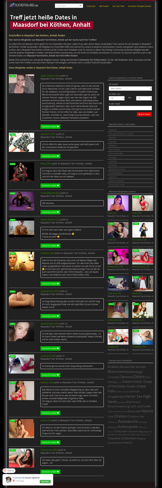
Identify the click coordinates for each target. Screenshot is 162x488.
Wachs (128, 442)
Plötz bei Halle (115, 153)
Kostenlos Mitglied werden (139, 6)
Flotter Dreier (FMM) (131, 386)
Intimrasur (122, 402)
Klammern (133, 402)
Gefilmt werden (122, 391)
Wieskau (113, 145)
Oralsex (120, 416)
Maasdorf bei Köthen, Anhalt (56, 78)
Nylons (147, 410)
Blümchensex (119, 371)
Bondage (136, 372)
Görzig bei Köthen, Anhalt (121, 133)
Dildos (139, 376)
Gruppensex (116, 397)
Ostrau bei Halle (116, 184)
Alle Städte (104, 6)
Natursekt (134, 411)
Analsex (113, 366)
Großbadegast (116, 173)
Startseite (91, 6)
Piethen (112, 137)
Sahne (145, 427)
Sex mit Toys (129, 434)
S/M (140, 427)
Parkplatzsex (112, 422)
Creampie (114, 377)
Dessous (126, 376)
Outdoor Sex (136, 416)
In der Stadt (114, 103)
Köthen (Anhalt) (116, 180)
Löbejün (113, 177)
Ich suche (113, 84)
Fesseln (119, 382)
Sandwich (111, 432)
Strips (137, 434)
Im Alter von (114, 94)
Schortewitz (114, 149)
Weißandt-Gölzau (117, 169)
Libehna (113, 161)
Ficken (127, 381)
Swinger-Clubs (145, 435)
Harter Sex (134, 396)
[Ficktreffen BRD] (23, 6)
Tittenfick (114, 438)
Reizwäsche (128, 421)
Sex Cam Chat (118, 6)
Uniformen (128, 438)
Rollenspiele (128, 426)
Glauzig (112, 141)
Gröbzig (112, 165)
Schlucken (121, 431)
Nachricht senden (49, 126)
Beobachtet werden (133, 367)
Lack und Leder (140, 406)
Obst (111, 416)
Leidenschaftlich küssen (117, 411)
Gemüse (134, 391)
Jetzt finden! (145, 114)
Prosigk (112, 157)
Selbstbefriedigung (137, 431)
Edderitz (113, 129)
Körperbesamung (118, 406)
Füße (111, 391)
